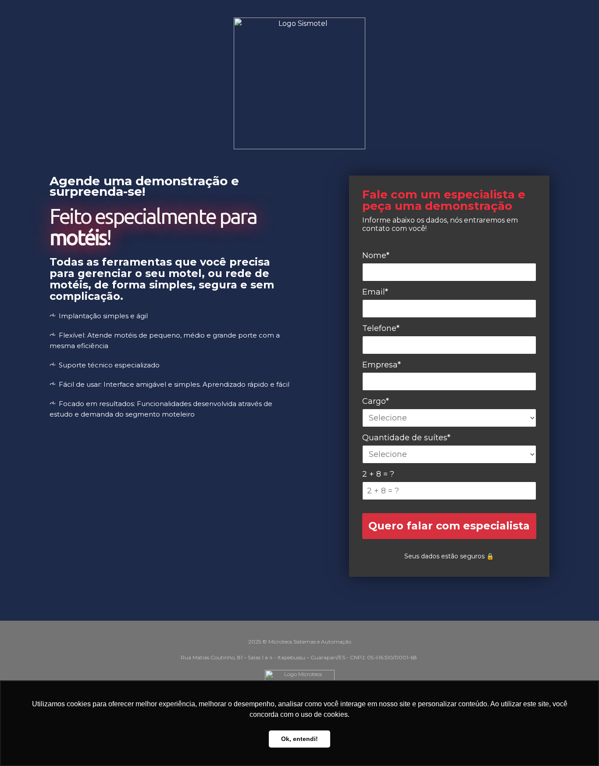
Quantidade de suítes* (406, 437)
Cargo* (375, 401)
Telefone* (380, 328)
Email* (375, 292)
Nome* (375, 255)
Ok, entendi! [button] (299, 738)
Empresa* (381, 365)
